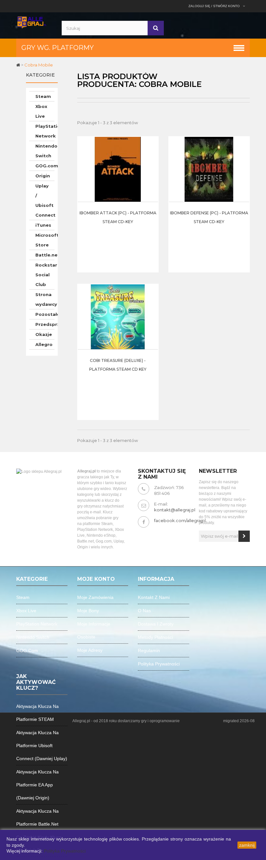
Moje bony (88, 610)
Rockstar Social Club (44, 274)
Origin (42, 175)
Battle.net (44, 254)
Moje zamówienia (95, 597)
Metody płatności (155, 637)
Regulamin (149, 650)
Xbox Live (41, 111)
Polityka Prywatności (65, 851)
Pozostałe (44, 314)
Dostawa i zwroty (156, 624)
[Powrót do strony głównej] (18, 64)
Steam (43, 96)
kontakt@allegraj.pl (174, 509)
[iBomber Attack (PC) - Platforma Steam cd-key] (117, 168)
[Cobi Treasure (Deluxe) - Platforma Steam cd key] (117, 316)
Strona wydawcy (44, 299)
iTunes (43, 225)
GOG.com (44, 165)
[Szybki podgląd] (151, 156)
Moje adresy (90, 650)
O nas (144, 610)
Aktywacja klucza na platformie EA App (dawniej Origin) (37, 784)
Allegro (44, 344)
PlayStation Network (44, 131)
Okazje (43, 334)
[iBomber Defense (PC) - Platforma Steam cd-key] (208, 168)
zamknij (247, 845)
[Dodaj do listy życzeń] (151, 172)
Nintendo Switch (44, 150)
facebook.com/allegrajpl (180, 520)
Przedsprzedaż (44, 324)
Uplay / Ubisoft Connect (44, 200)
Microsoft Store (44, 240)
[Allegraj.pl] (31, 21)
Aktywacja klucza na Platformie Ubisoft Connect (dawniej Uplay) (41, 745)
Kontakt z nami (154, 597)
